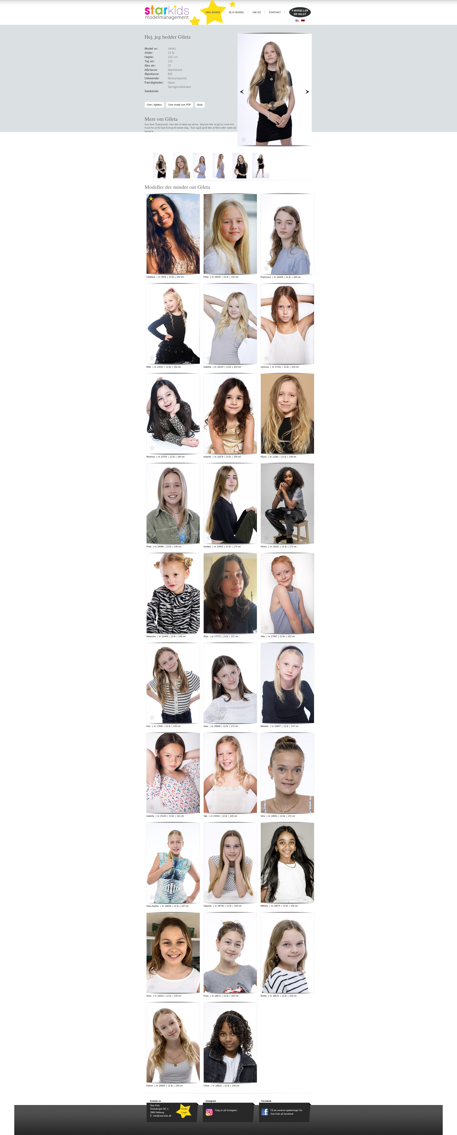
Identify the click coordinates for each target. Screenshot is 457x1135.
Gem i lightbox (154, 104)
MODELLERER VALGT (300, 12)
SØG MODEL (213, 12)
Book (200, 104)
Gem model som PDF (179, 104)
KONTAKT (275, 12)
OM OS (256, 12)
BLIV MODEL (236, 12)
